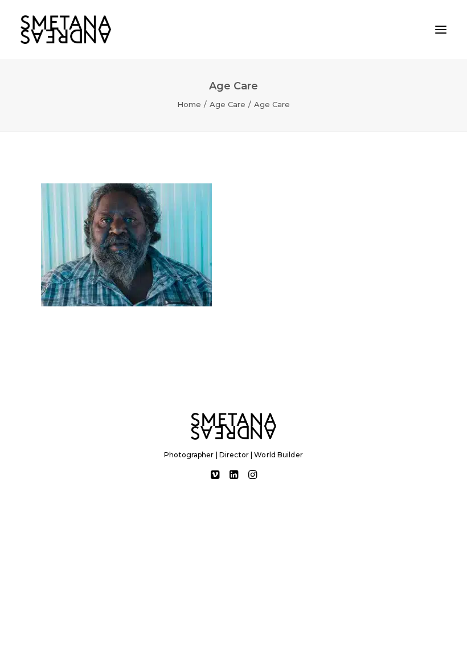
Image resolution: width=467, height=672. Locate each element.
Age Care (227, 104)
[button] (441, 29)
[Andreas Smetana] (66, 29)
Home (189, 104)
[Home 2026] (233, 426)
